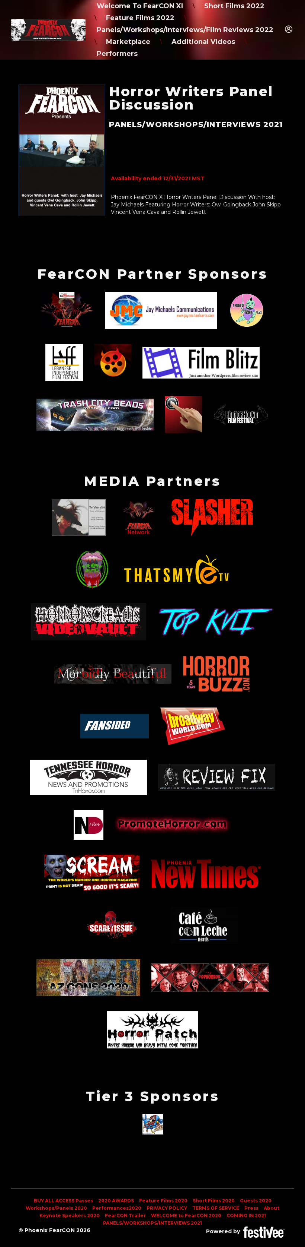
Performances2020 (116, 1208)
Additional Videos (203, 42)
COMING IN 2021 (246, 1215)
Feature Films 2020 (163, 1200)
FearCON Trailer (125, 1215)
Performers (117, 54)
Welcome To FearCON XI (140, 6)
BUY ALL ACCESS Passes (63, 1200)
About (271, 1208)
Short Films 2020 (214, 1200)
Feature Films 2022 (140, 18)
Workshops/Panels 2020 (56, 1208)
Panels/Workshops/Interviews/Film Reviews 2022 (185, 30)
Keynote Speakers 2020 (69, 1215)
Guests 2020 (256, 1200)
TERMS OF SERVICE (215, 1208)
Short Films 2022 (234, 6)
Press (251, 1208)
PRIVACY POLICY (167, 1208)
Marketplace (128, 42)
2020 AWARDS (116, 1200)
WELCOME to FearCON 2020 (186, 1215)
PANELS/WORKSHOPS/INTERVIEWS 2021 (152, 1223)
